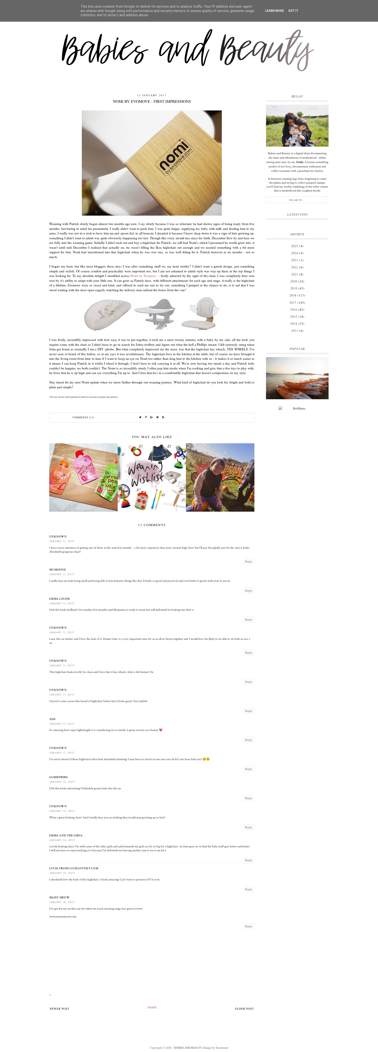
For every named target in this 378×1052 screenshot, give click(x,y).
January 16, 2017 (62, 902)
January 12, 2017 (62, 782)
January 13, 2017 (62, 811)
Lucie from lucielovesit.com (73, 868)
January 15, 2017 (62, 840)
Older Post (244, 1009)
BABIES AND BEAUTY (188, 1048)
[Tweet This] (140, 417)
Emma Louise (59, 599)
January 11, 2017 (61, 541)
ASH (52, 719)
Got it (293, 10)
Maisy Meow (59, 897)
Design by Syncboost (215, 1048)
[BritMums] (297, 409)
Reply (248, 561)
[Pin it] (157, 417)
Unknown (58, 537)
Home (152, 1007)
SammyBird (58, 777)
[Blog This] (163, 417)
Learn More (274, 10)
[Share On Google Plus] (152, 417)
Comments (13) (83, 417)
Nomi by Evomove (143, 275)
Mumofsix (57, 570)
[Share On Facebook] (146, 417)
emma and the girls (65, 835)
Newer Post (59, 1009)
